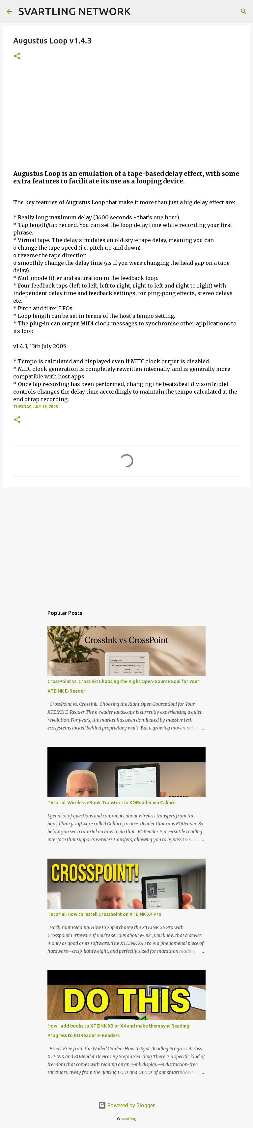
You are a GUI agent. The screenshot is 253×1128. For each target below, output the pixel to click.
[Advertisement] (126, 117)
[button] (17, 56)
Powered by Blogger (130, 1105)
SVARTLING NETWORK (74, 11)
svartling (128, 1119)
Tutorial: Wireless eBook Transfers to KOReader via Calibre (111, 802)
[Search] (244, 11)
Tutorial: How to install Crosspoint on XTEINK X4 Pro (104, 914)
